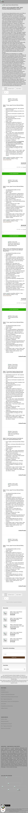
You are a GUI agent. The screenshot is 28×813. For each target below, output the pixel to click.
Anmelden (14, 657)
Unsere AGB (3, 703)
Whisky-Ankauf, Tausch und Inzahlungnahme (10, 701)
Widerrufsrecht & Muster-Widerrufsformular (9, 696)
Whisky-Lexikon (4, 719)
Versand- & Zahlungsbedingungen (7, 694)
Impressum (3, 689)
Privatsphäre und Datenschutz (7, 706)
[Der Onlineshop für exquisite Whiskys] (3, 1)
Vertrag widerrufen (6, 805)
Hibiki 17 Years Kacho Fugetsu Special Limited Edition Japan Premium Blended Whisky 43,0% (13, 372)
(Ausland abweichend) (7, 159)
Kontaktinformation (5, 692)
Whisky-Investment (4, 721)
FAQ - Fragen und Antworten (6, 699)
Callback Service (4, 708)
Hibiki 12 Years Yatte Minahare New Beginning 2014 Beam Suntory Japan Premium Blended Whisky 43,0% (13, 250)
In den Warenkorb (14, 173)
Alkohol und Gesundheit (5, 728)
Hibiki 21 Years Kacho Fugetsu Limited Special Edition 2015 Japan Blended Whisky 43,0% (13, 439)
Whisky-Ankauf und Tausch (6, 723)
